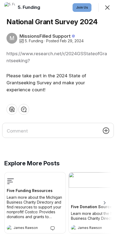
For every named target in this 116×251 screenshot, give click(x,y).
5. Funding (34, 41)
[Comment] (23, 109)
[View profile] (9, 228)
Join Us (82, 7)
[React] (12, 109)
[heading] (29, 228)
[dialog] (58, 125)
